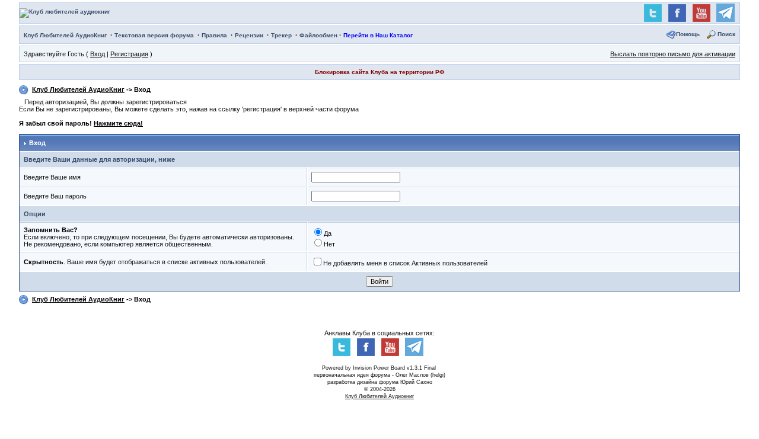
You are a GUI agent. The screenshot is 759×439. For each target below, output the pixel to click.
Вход (97, 53)
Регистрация (129, 53)
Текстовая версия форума (154, 35)
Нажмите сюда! (118, 123)
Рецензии (249, 35)
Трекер (281, 35)
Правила (214, 35)
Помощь (688, 34)
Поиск (726, 34)
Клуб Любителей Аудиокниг (379, 396)
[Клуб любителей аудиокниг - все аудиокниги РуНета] (65, 12)
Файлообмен (318, 35)
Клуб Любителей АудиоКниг (65, 35)
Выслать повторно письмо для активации (672, 53)
